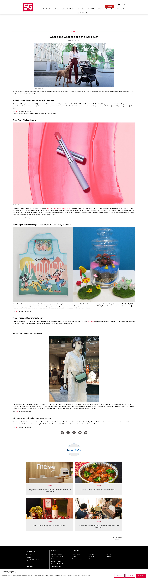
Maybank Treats (82, 12)
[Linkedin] (85, 432)
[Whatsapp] (74, 432)
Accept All (140, 575)
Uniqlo (93, 321)
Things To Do (45, 8)
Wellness (109, 8)
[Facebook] (118, 4)
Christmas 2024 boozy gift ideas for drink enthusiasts (49, 525)
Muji (89, 321)
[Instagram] (121, 4)
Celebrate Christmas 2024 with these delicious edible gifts (98, 490)
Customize (119, 575)
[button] (109, 6)
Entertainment (68, 8)
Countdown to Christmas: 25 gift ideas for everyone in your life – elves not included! (99, 526)
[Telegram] (80, 432)
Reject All (130, 575)
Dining (56, 8)
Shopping (90, 8)
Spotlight (120, 8)
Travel (100, 8)
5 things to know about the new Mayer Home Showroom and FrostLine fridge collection (49, 490)
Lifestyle (80, 8)
